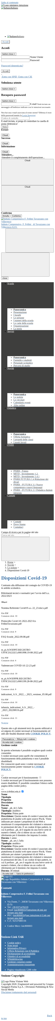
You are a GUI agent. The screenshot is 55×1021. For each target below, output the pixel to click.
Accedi (5, 42)
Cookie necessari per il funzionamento (20, 777)
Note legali (12, 945)
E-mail (33, 104)
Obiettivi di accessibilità (18, 956)
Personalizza (8, 739)
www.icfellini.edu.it (11, 791)
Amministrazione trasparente (21, 964)
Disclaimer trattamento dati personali (18, 992)
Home (10, 562)
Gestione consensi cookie (19, 962)
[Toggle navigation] (25, 265)
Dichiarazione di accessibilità (21, 953)
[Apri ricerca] (30, 240)
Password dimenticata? (12, 65)
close (4, 278)
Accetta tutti (12, 742)
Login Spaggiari (29, 115)
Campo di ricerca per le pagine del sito (19, 532)
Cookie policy (14, 942)
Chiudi (5, 135)
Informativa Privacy (16, 948)
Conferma (16, 216)
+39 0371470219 (20, 907)
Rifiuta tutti (26, 739)
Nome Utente (36, 57)
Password (34, 60)
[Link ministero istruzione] (14, 5)
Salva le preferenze (24, 874)
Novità (10, 565)
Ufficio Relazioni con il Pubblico (23, 951)
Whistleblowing (15, 959)
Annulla (5, 216)
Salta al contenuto (9, 2)
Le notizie (12, 567)
